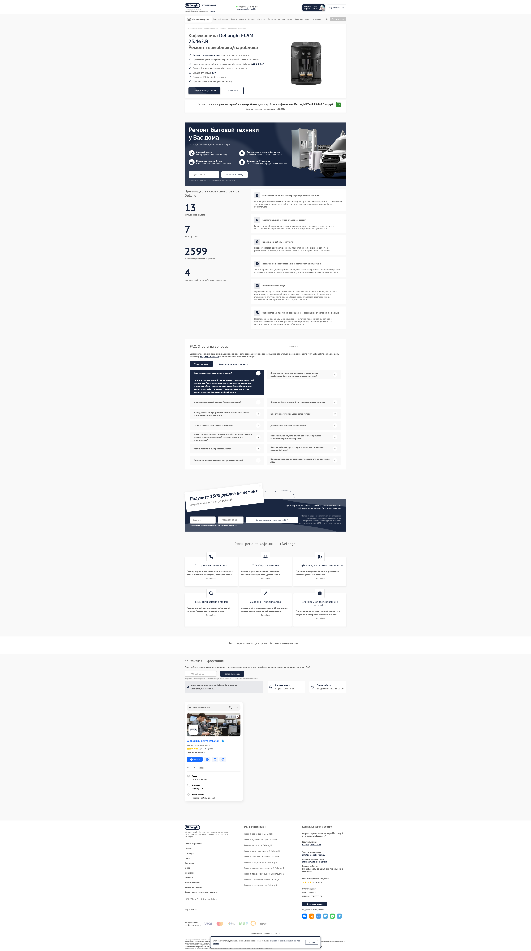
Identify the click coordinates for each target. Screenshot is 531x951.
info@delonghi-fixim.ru (313, 854)
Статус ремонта (338, 19)
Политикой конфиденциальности (246, 678)
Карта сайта (190, 909)
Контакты (317, 19)
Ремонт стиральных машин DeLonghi (262, 879)
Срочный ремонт (220, 19)
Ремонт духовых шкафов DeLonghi (261, 839)
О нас (241, 19)
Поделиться (304, 916)
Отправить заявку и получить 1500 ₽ (272, 520)
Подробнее (211, 578)
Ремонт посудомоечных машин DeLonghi (264, 873)
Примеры (189, 853)
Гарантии (272, 19)
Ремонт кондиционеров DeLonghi (260, 862)
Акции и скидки (285, 19)
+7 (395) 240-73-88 (248, 6)
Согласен (311, 942)
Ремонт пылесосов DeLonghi (258, 845)
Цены (233, 19)
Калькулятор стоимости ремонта (201, 892)
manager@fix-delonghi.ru (314, 861)
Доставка (261, 19)
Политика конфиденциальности (265, 933)
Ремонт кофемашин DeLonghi (258, 833)
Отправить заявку (234, 174)
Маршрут (197, 759)
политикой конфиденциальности (224, 525)
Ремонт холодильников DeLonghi (260, 885)
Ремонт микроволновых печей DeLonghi (264, 868)
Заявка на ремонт (302, 19)
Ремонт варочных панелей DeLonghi (262, 851)
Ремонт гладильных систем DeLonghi (262, 856)
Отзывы (251, 19)
